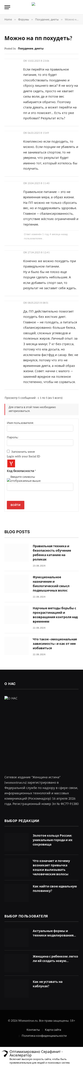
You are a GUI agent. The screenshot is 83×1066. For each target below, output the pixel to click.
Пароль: (12, 437)
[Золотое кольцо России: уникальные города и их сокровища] (16, 842)
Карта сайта (53, 1030)
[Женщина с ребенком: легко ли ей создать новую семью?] (16, 963)
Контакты (33, 1030)
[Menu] (7, 7)
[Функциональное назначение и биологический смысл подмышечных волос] (16, 584)
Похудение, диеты (47, 19)
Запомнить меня (23, 452)
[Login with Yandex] (11, 463)
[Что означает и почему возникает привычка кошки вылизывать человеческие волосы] (16, 867)
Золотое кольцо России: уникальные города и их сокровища (52, 840)
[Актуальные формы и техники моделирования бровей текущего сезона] (16, 937)
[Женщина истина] (42, 7)
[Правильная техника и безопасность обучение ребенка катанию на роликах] (16, 553)
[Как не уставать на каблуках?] (16, 988)
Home (8, 19)
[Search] (77, 7)
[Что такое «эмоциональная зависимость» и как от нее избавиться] (16, 646)
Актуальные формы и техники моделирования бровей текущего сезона (53, 935)
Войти (16, 505)
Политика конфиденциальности (44, 1036)
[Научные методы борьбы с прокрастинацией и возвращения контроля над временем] (16, 615)
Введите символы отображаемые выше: (25, 479)
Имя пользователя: (20, 423)
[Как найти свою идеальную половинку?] (16, 893)
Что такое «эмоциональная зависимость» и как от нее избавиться (55, 643)
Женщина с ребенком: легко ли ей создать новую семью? (55, 961)
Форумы (23, 19)
